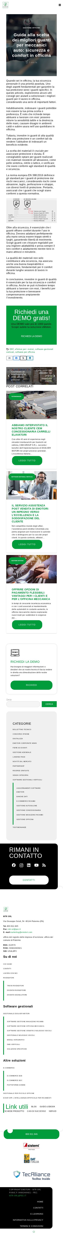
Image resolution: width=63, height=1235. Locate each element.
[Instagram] (21, 865)
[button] (60, 5)
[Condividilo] (16, 358)
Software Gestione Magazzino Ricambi (25, 1021)
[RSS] (44, 865)
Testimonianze (19, 827)
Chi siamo (7, 964)
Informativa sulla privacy (28, 1220)
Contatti (7, 968)
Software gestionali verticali (27, 780)
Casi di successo (36, 1111)
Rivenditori (8, 978)
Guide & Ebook (47, 1107)
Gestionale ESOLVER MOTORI (16, 1013)
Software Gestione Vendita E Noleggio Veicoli (29, 1031)
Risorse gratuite (21, 770)
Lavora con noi (10, 973)
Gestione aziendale (22, 752)
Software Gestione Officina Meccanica (25, 1026)
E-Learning (36, 1214)
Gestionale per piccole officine (18, 1093)
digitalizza (18, 738)
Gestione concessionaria (29, 810)
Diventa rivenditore (16, 990)
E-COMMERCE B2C (14, 1080)
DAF (12, 349)
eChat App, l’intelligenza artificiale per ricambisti (27, 1098)
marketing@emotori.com (21, 932)
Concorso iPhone (21, 734)
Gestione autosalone (27, 806)
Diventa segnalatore (17, 995)
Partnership (18, 766)
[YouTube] (36, 865)
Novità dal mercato (22, 761)
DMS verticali (13, 1044)
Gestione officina (31, 28)
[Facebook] (14, 865)
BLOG (34, 1107)
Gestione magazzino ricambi (30, 815)
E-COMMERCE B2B (14, 1076)
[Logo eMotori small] (11, 909)
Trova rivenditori (15, 986)
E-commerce (9, 1068)
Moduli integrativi (15, 1040)
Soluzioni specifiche (17, 1049)
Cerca (8, 699)
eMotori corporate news (25, 743)
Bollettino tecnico (22, 729)
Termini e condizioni (31, 1226)
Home (40, 1202)
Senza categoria (20, 775)
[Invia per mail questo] (9, 358)
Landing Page (19, 757)
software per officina (25, 352)
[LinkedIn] (28, 865)
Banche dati (22, 796)
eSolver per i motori (24, 349)
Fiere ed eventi (20, 748)
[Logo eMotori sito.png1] (5, 5)
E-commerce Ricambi (26, 801)
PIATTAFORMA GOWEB (16, 1085)
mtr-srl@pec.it (14, 929)
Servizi (52, 1111)
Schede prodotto (14, 1111)
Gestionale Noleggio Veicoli (21, 1035)
